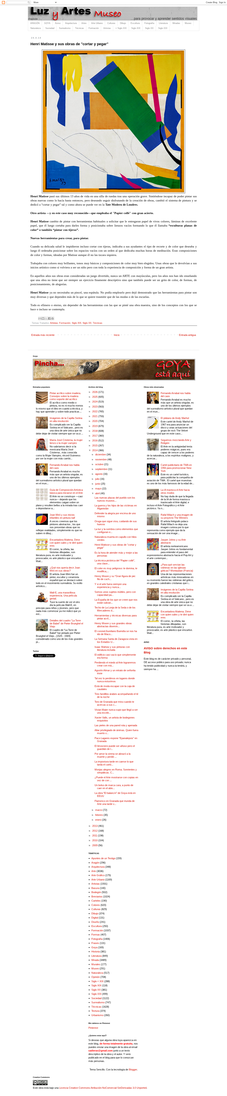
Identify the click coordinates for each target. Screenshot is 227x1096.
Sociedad (49, 28)
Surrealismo (64, 28)
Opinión (95, 977)
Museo (188, 23)
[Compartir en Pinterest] (52, 318)
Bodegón (96, 892)
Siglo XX (149, 28)
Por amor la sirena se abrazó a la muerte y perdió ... (112, 755)
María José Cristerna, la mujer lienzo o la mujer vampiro (66, 441)
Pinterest (93, 1027)
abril (97, 493)
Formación (94, 28)
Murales (95, 964)
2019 (95, 426)
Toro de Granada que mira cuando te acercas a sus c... (114, 703)
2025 (95, 396)
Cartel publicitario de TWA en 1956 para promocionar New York (176, 467)
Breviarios (96, 896)
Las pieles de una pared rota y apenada (116, 725)
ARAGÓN (35, 23)
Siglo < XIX (97, 981)
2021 (95, 416)
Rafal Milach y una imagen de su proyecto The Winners (177, 516)
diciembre (101, 454)
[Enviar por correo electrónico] (40, 318)
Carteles (96, 900)
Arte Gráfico (98, 875)
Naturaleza (35, 28)
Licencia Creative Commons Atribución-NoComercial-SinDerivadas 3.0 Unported (103, 1087)
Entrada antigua (187, 335)
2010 (95, 840)
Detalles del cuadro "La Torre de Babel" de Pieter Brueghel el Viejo (66, 623)
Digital (94, 917)
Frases (95, 943)
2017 (95, 435)
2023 (95, 406)
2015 (95, 445)
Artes (84, 23)
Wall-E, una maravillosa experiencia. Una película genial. (63, 595)
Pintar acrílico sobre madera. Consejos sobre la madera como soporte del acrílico (65, 396)
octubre (99, 464)
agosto (99, 473)
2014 (95, 450)
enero (98, 819)
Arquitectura (71, 23)
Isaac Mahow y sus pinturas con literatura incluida (112, 648)
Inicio (116, 335)
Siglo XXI (162, 28)
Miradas (176, 23)
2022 (95, 411)
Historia (95, 951)
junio (98, 483)
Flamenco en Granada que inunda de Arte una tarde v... (115, 802)
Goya (94, 947)
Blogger (133, 1069)
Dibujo (123, 23)
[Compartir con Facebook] (49, 318)
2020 (95, 421)
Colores (95, 905)
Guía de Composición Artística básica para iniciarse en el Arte (66, 491)
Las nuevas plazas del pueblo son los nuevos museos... (115, 499)
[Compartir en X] (46, 318)
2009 (95, 845)
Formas (95, 934)
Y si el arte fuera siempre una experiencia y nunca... (110, 585)
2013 (95, 825)
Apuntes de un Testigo (103, 858)
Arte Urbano (97, 23)
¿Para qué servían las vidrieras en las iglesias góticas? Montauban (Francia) (177, 567)
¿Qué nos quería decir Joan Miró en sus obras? (65, 569)
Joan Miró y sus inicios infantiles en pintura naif (62, 516)
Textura (95, 1010)
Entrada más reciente (43, 335)
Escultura (135, 23)
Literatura (163, 23)
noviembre (101, 459)
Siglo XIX (135, 28)
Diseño (95, 922)
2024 (95, 401)
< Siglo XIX (121, 28)
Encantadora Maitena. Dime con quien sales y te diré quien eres (66, 542)
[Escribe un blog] (43, 318)
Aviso (57, 23)
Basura (95, 888)
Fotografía (149, 23)
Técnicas (79, 28)
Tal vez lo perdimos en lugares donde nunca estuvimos (115, 680)
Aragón (95, 862)
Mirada (95, 960)
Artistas (107, 28)
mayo (98, 488)
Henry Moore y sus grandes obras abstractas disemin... (113, 625)
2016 (95, 440)
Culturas (111, 23)
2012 (95, 830)
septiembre (101, 469)
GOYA (47, 23)
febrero (99, 814)
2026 (95, 392)
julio (97, 478)
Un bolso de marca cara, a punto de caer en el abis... (114, 787)
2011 (95, 835)
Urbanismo (97, 1015)
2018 (95, 430)
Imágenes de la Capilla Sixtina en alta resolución (66, 419)
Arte (93, 871)
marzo (99, 809)
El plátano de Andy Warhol (175, 418)
